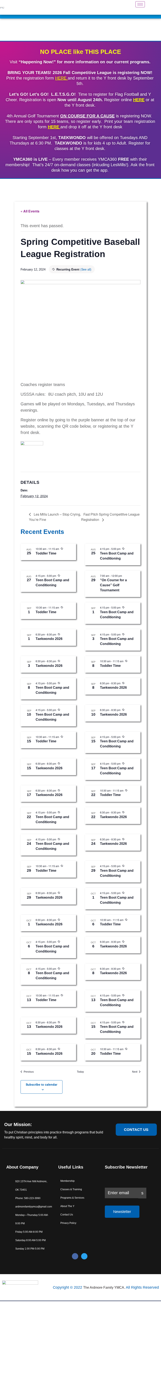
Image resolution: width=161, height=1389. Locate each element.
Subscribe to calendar (41, 1084)
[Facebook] (75, 1256)
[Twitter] (84, 1256)
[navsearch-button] (152, 7)
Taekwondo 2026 (49, 639)
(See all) (85, 269)
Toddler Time (46, 553)
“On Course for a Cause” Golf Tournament (113, 585)
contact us (136, 1130)
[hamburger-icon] (140, 4)
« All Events (30, 211)
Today (80, 1071)
